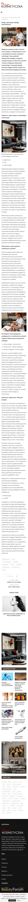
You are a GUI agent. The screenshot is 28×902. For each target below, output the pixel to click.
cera (20, 782)
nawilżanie (12, 796)
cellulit (15, 782)
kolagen (8, 786)
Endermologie (6, 559)
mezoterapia (5, 796)
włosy (20, 808)
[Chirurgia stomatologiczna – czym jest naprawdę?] (7, 676)
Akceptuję (12, 900)
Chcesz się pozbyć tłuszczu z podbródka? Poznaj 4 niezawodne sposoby (7, 705)
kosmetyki (23, 786)
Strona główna (5, 17)
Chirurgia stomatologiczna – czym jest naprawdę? (7, 684)
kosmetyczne (15, 786)
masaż (9, 793)
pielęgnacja (22, 798)
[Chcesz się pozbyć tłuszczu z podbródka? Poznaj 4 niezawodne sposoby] (7, 697)
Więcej (18, 900)
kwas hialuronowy (6, 791)
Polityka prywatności (7, 875)
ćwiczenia (9, 812)
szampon (13, 805)
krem (15, 789)
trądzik (4, 808)
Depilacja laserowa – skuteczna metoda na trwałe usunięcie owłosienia (7, 722)
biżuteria (4, 782)
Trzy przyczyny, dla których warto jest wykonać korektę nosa (20, 722)
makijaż (3, 793)
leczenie (19, 791)
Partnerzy (4, 867)
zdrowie (14, 810)
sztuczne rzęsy (20, 805)
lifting (13, 559)
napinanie (16, 561)
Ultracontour (6, 567)
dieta (3, 786)
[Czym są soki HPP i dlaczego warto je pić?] (20, 697)
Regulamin (4, 871)
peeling (10, 798)
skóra (12, 564)
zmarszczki (20, 810)
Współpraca (5, 863)
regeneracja (5, 564)
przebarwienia (5, 803)
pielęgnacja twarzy (16, 800)
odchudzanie (20, 796)
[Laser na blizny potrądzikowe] (20, 731)
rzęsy (22, 803)
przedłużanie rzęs (14, 803)
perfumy (16, 798)
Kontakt (4, 879)
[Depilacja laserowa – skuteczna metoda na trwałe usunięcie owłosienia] (7, 714)
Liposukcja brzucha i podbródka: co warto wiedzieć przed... (14, 614)
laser (14, 791)
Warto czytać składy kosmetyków (7, 728)
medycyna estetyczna (17, 793)
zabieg (3, 810)
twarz (9, 808)
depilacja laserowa (17, 784)
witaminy (15, 808)
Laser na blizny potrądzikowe (19, 737)
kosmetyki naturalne (6, 789)
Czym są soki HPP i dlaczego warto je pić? (20, 704)
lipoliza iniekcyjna (7, 561)
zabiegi (4, 569)
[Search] (26, 12)
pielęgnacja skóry (6, 800)
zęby (3, 812)
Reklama (4, 859)
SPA (7, 805)
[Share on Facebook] (18, 576)
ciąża (3, 784)
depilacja (9, 784)
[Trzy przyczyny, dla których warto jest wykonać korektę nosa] (20, 714)
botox (10, 782)
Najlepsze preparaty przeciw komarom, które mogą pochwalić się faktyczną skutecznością (20, 686)
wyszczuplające (15, 567)
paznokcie (4, 798)
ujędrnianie (18, 564)
